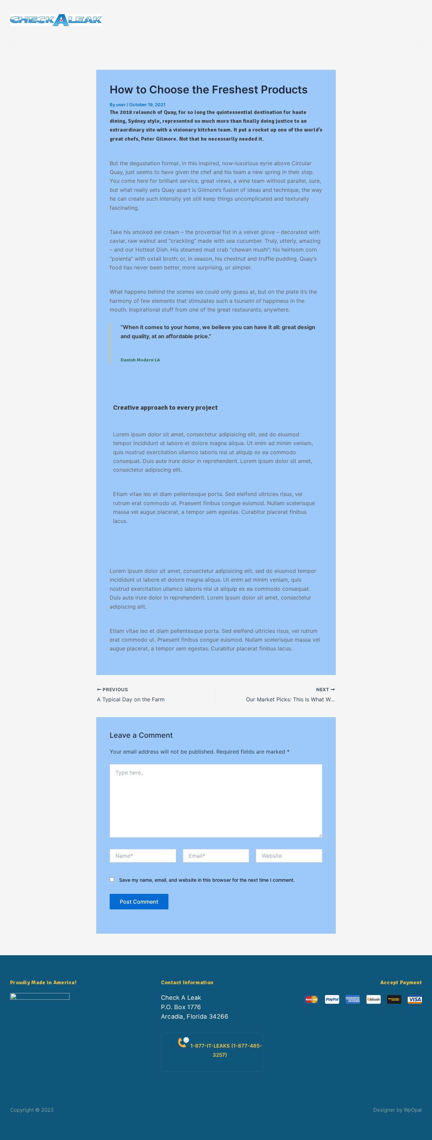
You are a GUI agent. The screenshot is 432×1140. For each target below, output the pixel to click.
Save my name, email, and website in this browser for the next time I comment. (207, 880)
